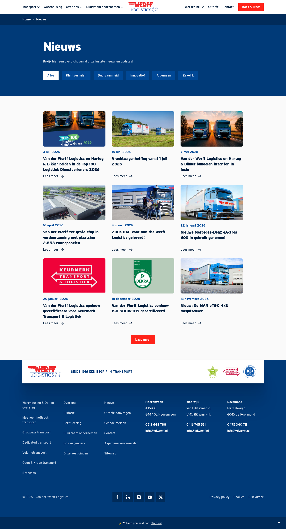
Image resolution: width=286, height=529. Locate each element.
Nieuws (109, 403)
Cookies (239, 497)
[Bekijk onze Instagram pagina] (139, 497)
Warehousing (53, 7)
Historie (69, 413)
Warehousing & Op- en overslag (38, 405)
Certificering (72, 423)
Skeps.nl (156, 523)
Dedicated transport (36, 442)
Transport (29, 7)
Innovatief (137, 75)
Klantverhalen (76, 75)
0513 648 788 (155, 424)
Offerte (213, 7)
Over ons (72, 7)
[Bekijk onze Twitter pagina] (160, 497)
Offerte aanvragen (117, 413)
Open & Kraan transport (39, 463)
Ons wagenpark (74, 443)
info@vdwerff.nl (156, 431)
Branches (29, 473)
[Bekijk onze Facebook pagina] (117, 497)
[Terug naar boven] (279, 523)
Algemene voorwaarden (121, 443)
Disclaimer (256, 497)
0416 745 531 (196, 424)
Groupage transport (36, 432)
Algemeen (164, 75)
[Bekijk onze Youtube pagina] (149, 497)
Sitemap (110, 453)
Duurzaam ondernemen (103, 7)
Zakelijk (188, 75)
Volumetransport (34, 452)
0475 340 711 (237, 424)
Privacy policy (220, 497)
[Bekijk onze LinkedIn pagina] (128, 497)
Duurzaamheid (108, 75)
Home (26, 19)
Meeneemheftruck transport (35, 420)
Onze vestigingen (75, 453)
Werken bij (192, 7)
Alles (50, 75)
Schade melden (115, 423)
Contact (228, 7)
